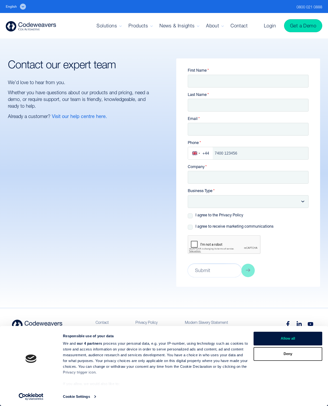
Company (196, 166)
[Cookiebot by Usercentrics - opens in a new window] (31, 396)
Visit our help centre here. (80, 116)
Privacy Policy (231, 214)
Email (193, 118)
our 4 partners (89, 343)
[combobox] (200, 153)
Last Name (197, 94)
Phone (193, 142)
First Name (197, 70)
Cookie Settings (76, 396)
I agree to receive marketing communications (234, 226)
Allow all (288, 338)
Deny (288, 354)
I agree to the (219, 215)
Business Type (200, 190)
